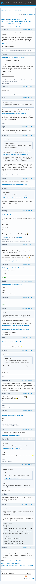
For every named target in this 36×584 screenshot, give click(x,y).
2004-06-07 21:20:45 (27, 429)
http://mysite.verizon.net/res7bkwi (11, 435)
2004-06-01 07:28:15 (27, 126)
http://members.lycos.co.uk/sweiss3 (20, 261)
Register (15, 10)
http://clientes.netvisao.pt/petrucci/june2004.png (15, 184)
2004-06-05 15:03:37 (27, 337)
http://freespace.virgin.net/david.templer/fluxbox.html (16, 268)
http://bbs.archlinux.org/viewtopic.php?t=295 (14, 57)
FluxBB (33, 578)
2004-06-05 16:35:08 (27, 350)
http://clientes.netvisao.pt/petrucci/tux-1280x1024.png (16, 329)
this (9, 131)
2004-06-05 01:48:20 (27, 210)
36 (16, 26)
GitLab (18, 2)
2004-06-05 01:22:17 (27, 188)
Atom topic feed (31, 576)
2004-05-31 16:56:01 (27, 86)
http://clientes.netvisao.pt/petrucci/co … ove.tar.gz (15, 325)
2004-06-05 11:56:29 (27, 281)
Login (19, 10)
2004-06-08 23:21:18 (27, 465)
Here (3, 248)
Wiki (14, 2)
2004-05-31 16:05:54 (27, 54)
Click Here (4, 43)
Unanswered (32, 14)
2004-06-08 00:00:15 (27, 439)
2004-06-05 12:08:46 (27, 297)
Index (2, 10)
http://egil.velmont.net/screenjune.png (12, 284)
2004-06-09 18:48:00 (27, 504)
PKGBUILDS (19, 237)
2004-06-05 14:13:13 (27, 308)
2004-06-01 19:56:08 (27, 178)
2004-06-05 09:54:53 (27, 244)
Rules (6, 10)
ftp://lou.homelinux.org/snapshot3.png (12, 341)
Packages (9, 2)
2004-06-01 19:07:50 (27, 135)
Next (20, 26)
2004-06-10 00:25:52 (27, 547)
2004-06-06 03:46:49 (27, 393)
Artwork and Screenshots (16, 19)
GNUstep (6, 237)
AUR (28, 2)
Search (10, 10)
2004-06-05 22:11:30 (27, 380)
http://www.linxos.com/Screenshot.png (12, 415)
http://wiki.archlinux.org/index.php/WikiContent (14, 113)
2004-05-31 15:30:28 (27, 29)
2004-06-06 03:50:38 (27, 410)
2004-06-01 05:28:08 (27, 97)
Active (26, 14)
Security (23, 2)
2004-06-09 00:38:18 (27, 494)
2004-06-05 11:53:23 (27, 264)
